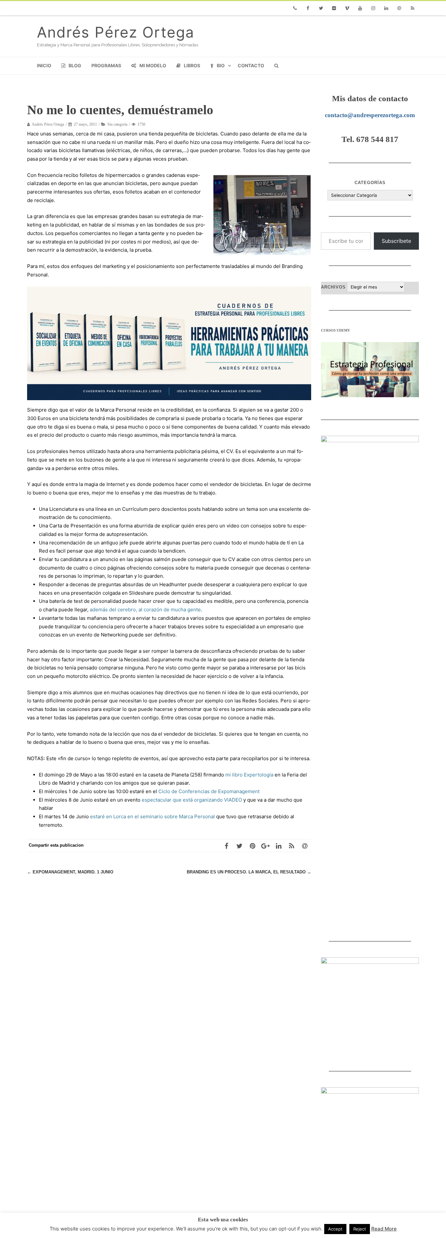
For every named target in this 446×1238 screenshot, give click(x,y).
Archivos (333, 287)
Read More (384, 1228)
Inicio (44, 65)
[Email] (399, 8)
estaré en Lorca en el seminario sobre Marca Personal (152, 816)
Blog (75, 65)
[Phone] (294, 8)
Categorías (370, 182)
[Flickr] (334, 8)
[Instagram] (373, 8)
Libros (192, 65)
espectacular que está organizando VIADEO (192, 800)
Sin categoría (117, 124)
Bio (221, 65)
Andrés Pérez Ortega (115, 32)
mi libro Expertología (249, 775)
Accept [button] (335, 1228)
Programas (106, 65)
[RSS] (412, 8)
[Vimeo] (347, 8)
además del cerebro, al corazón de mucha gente (145, 609)
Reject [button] (359, 1228)
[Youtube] (360, 8)
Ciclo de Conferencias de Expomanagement (209, 791)
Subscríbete (396, 241)
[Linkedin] (386, 8)
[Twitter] (320, 8)
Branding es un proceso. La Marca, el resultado (249, 872)
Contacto (251, 65)
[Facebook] (307, 8)
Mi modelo (152, 65)
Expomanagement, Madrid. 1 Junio (70, 872)
